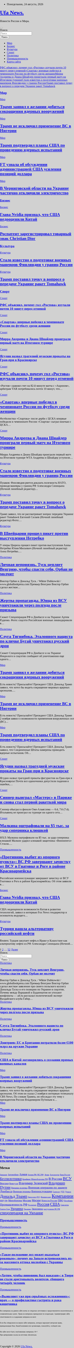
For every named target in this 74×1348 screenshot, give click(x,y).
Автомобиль (13, 1174)
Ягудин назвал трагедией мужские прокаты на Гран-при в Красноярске (35, 358)
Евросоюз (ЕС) (34, 1197)
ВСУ (67, 1178)
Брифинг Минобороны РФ (35, 1179)
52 (9, 949)
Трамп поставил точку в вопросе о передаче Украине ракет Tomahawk (36, 85)
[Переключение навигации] (1, 27)
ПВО (60, 1200)
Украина (16, 1208)
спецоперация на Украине (21, 1213)
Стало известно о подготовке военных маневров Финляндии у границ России (33, 81)
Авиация (3, 1175)
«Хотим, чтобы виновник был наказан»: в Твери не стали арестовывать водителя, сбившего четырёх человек (36, 1279)
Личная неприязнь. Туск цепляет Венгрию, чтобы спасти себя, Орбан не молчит (36, 569)
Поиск (4, 30)
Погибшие (68, 1201)
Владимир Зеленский (33, 1183)
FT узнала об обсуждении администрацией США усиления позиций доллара (30, 169)
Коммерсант (46, 1197)
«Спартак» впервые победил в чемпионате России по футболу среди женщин (30, 72)
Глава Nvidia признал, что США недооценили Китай (30, 216)
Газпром (56, 1192)
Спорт (10, 52)
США (55, 1204)
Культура (12, 49)
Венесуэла (13, 1183)
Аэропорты (54, 1175)
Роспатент (32, 1205)
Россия (43, 1204)
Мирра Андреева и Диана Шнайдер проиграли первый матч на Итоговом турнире (33, 76)
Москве (36, 1200)
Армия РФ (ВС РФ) (36, 1175)
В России (55, 1179)
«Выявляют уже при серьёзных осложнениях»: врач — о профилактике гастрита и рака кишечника (35, 1300)
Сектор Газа (5, 1209)
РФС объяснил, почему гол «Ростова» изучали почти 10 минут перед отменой (35, 306)
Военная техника (22, 1191)
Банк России (65, 1175)
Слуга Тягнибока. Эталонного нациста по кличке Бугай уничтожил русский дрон (36, 641)
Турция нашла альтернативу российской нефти (27, 931)
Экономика (37, 1208)
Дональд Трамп (13, 1196)
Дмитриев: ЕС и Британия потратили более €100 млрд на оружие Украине (36, 1044)
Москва (27, 1200)
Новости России (49, 1200)
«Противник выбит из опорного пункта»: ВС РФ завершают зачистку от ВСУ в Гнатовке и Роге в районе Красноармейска (35, 864)
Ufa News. (12, 12)
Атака (47, 1175)
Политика (13, 55)
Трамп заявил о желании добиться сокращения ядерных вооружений (32, 109)
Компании (62, 1196)
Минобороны (15, 1200)
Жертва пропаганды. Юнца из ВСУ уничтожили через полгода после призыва (33, 605)
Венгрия (4, 1183)
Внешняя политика (19, 1188)
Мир (9, 43)
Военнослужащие (41, 1191)
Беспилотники (11, 1179)
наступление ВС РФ (52, 1209)
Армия (23, 1174)
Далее (14, 949)
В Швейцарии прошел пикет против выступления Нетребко (34, 535)
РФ (25, 1204)
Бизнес (11, 46)
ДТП (62, 1192)
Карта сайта (14, 61)
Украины (27, 1209)
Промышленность (17, 58)
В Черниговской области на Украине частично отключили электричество (34, 190)
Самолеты (65, 1205)
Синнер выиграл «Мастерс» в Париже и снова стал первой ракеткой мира (36, 799)
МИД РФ (4, 1201)
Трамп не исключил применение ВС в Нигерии (35, 1109)
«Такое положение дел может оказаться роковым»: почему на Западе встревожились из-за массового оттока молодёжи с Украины (36, 1258)
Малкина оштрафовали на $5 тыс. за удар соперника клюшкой (34, 828)
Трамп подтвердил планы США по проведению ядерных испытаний (32, 147)
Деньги (68, 1192)
